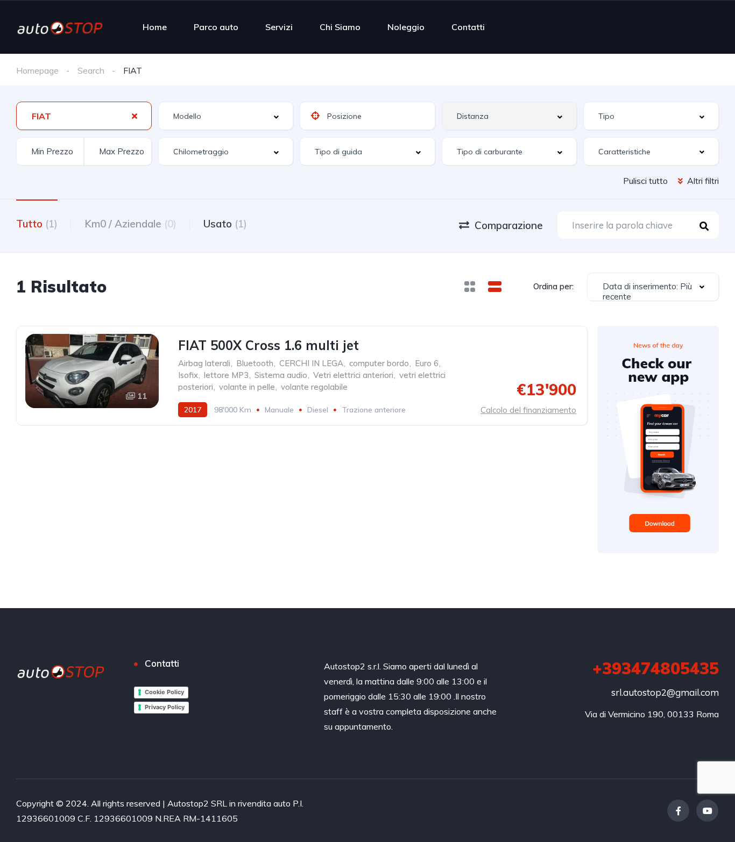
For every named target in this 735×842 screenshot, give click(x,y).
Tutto (37, 223)
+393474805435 (655, 668)
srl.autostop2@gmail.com (665, 692)
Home (155, 27)
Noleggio (406, 27)
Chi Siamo (340, 27)
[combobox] (84, 116)
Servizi (279, 27)
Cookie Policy (164, 692)
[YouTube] (707, 811)
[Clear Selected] (134, 115)
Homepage (37, 70)
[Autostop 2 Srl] (59, 27)
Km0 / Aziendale (130, 223)
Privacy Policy (165, 707)
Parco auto (216, 27)
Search (90, 70)
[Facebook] (678, 811)
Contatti (468, 27)
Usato (225, 223)
